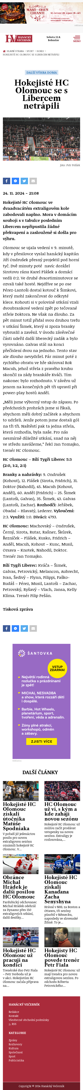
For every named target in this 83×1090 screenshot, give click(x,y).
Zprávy (13, 1040)
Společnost (16, 1052)
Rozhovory (15, 1044)
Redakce (14, 1012)
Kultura (13, 1048)
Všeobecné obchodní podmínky (29, 1020)
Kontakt (14, 1016)
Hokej (41, 51)
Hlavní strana (15, 51)
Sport (31, 51)
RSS (14, 1024)
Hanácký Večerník (19, 38)
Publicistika (16, 1060)
